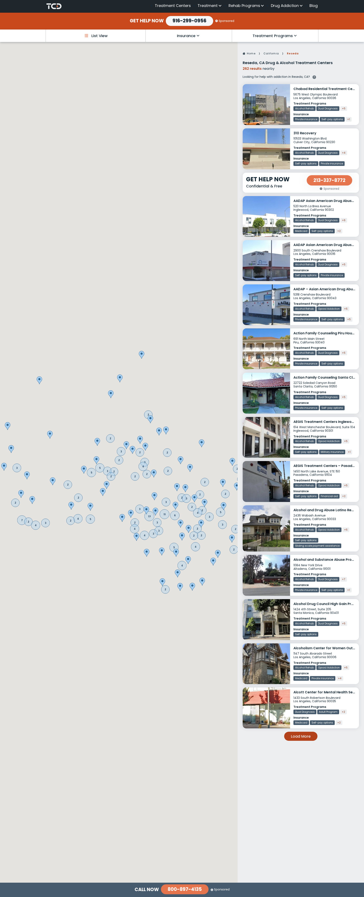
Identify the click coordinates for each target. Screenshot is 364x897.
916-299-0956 (189, 20)
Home (251, 53)
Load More (301, 736)
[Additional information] (314, 76)
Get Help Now (147, 21)
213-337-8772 (329, 180)
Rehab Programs (244, 5)
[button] (174, 547)
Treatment (208, 5)
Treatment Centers (173, 5)
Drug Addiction (285, 5)
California (271, 53)
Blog (313, 5)
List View (99, 35)
